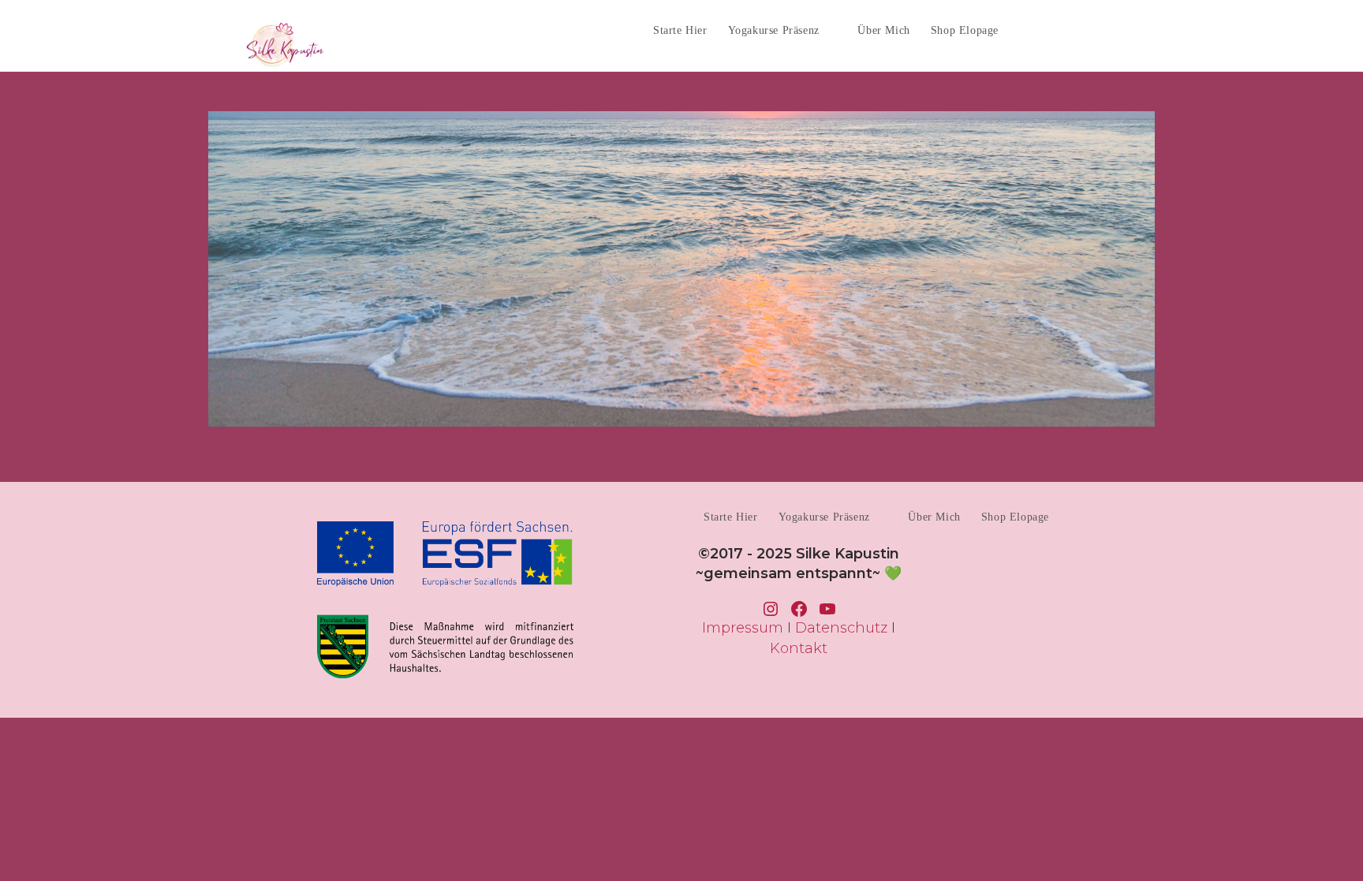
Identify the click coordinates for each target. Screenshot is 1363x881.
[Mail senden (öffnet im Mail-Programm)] (1146, 29)
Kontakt (798, 648)
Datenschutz (841, 627)
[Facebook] (1059, 29)
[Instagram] (1088, 29)
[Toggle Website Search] (1023, 30)
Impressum (742, 627)
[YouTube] (1117, 29)
